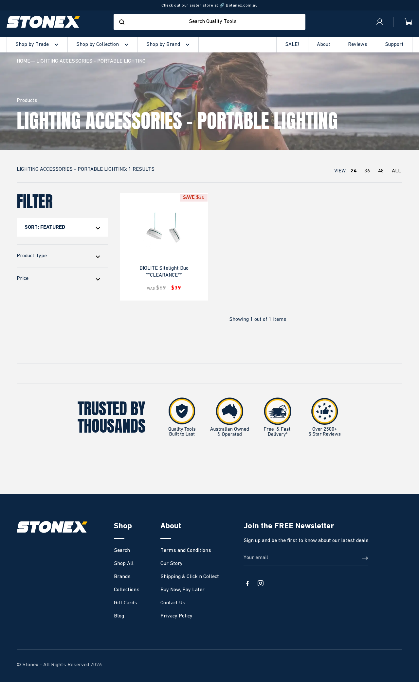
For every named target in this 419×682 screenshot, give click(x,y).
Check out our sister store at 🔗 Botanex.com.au (209, 5)
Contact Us (172, 603)
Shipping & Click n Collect (189, 576)
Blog (119, 616)
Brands (122, 576)
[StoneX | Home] (43, 22)
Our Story (171, 563)
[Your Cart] (403, 21)
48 (381, 171)
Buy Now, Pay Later (182, 590)
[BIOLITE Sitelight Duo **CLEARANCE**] (164, 232)
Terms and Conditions (185, 550)
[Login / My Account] (379, 21)
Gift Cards (125, 603)
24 (353, 171)
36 (367, 171)
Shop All (124, 563)
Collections (126, 590)
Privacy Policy (176, 616)
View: (367, 171)
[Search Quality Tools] (122, 22)
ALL (396, 171)
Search (122, 550)
